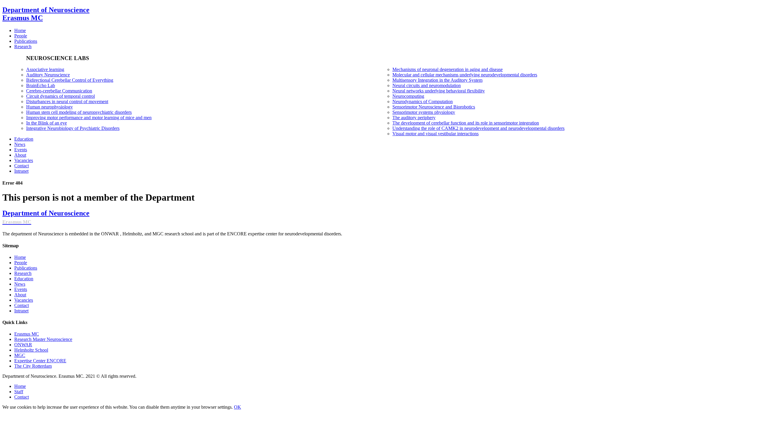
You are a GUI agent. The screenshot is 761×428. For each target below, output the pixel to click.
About (20, 294)
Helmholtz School (31, 350)
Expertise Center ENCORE (40, 360)
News (19, 284)
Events (20, 289)
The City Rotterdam (33, 366)
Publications (25, 267)
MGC (19, 355)
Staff (18, 391)
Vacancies (23, 300)
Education (23, 278)
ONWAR (23, 344)
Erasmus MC (26, 333)
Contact (21, 305)
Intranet (21, 310)
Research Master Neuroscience (43, 339)
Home (20, 257)
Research (23, 273)
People (20, 262)
